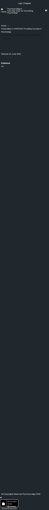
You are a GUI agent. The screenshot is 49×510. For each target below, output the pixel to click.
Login (20, 3)
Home (3, 26)
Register (27, 3)
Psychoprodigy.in (14, 9)
